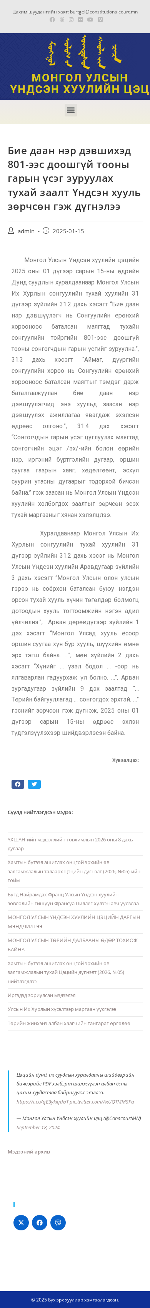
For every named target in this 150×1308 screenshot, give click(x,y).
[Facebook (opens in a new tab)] (52, 19)
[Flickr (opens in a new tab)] (80, 19)
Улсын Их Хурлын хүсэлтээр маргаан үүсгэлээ (62, 1009)
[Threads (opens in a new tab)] (62, 19)
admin (26, 231)
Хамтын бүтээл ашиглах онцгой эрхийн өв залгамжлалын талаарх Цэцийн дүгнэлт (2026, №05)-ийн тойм (74, 871)
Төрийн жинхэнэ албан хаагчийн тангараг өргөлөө (69, 1023)
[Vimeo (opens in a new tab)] (99, 19)
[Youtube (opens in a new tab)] (90, 19)
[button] (71, 110)
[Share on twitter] (34, 784)
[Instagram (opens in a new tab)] (71, 19)
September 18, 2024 (38, 1127)
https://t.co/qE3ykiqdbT (42, 1101)
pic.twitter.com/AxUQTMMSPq (102, 1101)
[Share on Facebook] (39, 1222)
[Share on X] (21, 1222)
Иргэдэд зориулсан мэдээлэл (41, 995)
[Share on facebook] (18, 784)
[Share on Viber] (58, 1222)
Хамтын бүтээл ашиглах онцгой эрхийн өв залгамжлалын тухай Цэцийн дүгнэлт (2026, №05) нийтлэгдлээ (66, 972)
